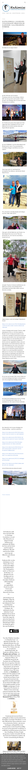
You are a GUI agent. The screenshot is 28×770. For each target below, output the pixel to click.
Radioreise (8, 494)
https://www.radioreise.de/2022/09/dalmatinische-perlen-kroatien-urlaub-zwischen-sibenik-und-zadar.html (14, 325)
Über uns (8, 13)
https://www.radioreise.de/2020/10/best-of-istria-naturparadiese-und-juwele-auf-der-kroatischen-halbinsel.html (12, 448)
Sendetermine (16, 13)
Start (3, 13)
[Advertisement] (14, 513)
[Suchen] (25, 2)
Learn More (11, 768)
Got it (19, 768)
